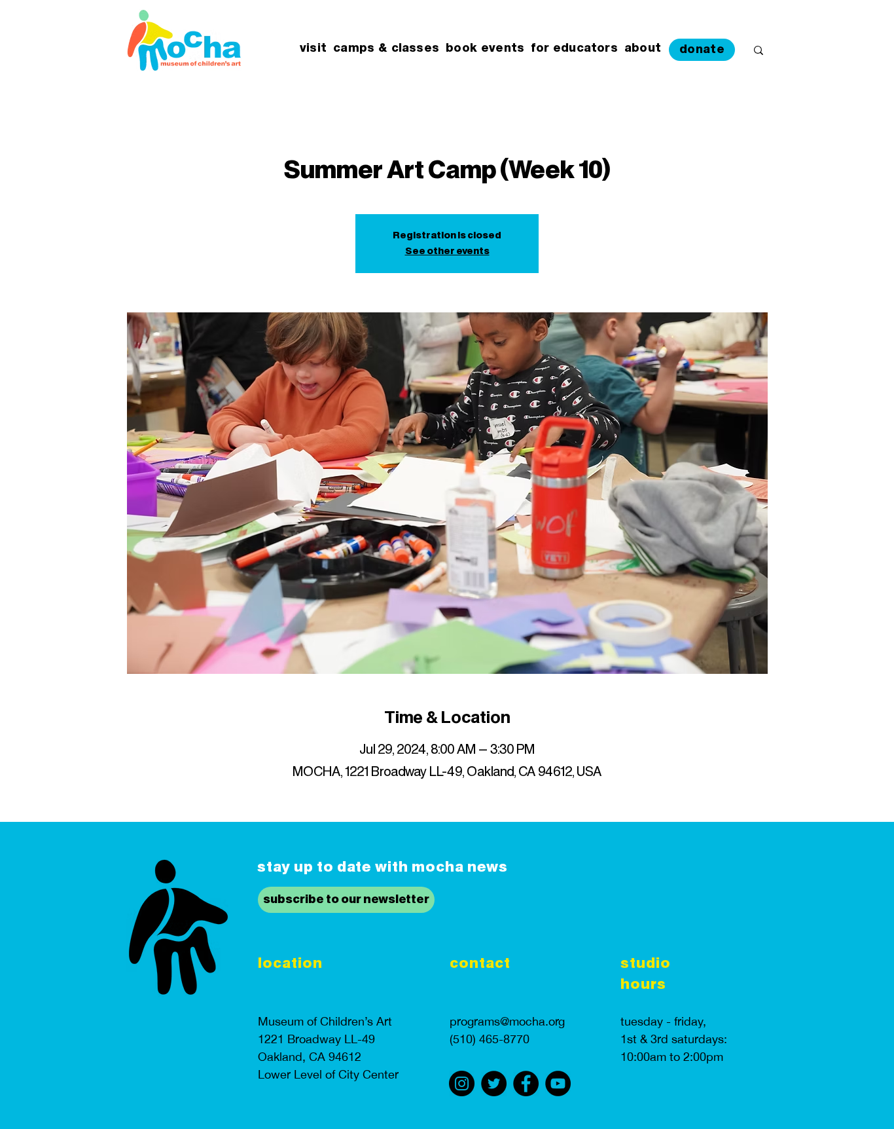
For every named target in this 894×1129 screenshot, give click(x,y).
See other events (447, 251)
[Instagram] (461, 1083)
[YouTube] (558, 1083)
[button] (313, 49)
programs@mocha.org (507, 1021)
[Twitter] (494, 1083)
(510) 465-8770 (489, 1039)
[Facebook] (526, 1083)
